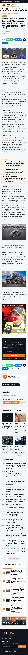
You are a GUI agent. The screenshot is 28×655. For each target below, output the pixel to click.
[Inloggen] (19, 9)
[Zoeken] (25, 9)
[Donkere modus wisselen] (22, 9)
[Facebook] (6, 638)
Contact (18, 650)
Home (3, 13)
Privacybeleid (12, 651)
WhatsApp (10, 39)
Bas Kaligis (7, 31)
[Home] (9, 4)
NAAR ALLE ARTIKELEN (14, 6)
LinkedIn (5, 43)
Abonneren (22, 618)
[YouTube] (2, 638)
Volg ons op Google (17, 43)
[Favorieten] (16, 9)
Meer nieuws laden (14, 558)
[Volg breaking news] (14, 9)
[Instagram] (10, 638)
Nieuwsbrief (5, 651)
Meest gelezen (7, 567)
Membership (5, 650)
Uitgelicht (17, 567)
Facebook (18, 39)
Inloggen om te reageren (11, 402)
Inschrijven (14, 355)
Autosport (9, 13)
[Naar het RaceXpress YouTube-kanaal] (14, 621)
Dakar (16, 13)
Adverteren (12, 650)
